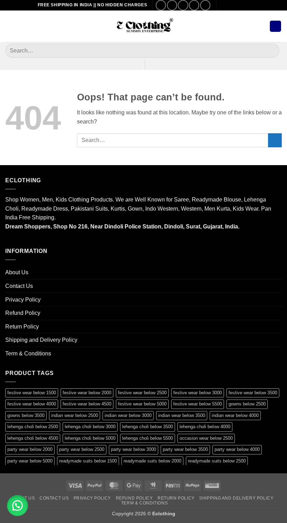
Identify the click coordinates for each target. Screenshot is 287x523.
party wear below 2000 (29, 449)
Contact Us (19, 286)
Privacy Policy (23, 300)
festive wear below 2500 (142, 392)
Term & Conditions (28, 353)
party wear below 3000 (133, 449)
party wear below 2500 (81, 449)
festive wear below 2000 (87, 392)
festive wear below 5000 (142, 404)
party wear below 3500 (185, 449)
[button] (9, 26)
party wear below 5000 (29, 461)
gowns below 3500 (25, 415)
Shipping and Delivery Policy (41, 340)
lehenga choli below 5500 (147, 438)
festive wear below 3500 (253, 392)
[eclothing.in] (143, 26)
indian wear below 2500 (74, 415)
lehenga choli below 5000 (90, 438)
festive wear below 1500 (31, 392)
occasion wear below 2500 (206, 438)
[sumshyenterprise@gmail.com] (224, 5)
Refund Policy (22, 313)
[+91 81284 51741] (246, 5)
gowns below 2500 (247, 404)
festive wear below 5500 (197, 404)
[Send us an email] (183, 5)
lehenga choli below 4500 (32, 438)
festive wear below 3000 (197, 392)
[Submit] (271, 50)
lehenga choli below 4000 (205, 426)
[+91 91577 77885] (235, 5)
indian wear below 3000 (128, 415)
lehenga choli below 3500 (147, 426)
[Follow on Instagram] (172, 5)
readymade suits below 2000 (152, 461)
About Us (16, 272)
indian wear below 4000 (235, 415)
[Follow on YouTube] (205, 5)
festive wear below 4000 (31, 404)
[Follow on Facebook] (161, 5)
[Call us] (194, 5)
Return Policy (22, 327)
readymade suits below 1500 (88, 461)
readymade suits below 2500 (217, 461)
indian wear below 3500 (181, 415)
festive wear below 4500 (87, 404)
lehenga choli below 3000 (90, 426)
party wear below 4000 (237, 449)
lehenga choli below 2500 (32, 426)
